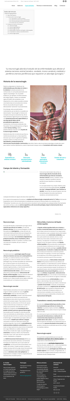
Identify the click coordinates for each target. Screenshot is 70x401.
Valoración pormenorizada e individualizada (21, 19)
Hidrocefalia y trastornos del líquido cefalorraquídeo (21, 30)
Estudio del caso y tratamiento (18, 22)
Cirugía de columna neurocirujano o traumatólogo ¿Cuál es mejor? (42, 386)
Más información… (12, 15)
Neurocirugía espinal (14, 33)
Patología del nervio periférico (25, 371)
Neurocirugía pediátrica (15, 27)
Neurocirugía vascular (14, 28)
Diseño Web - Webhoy (62, 399)
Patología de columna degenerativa (25, 366)
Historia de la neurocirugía (14, 17)
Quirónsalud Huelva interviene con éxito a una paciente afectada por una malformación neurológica (42, 369)
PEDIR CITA (58, 214)
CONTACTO (59, 59)
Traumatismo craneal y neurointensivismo (19, 31)
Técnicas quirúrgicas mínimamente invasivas (20, 21)
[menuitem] (13, 5)
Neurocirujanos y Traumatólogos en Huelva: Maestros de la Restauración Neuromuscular (42, 378)
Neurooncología (13, 25)
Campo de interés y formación (15, 24)
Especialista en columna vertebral (18, 18)
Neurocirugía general (10, 13)
